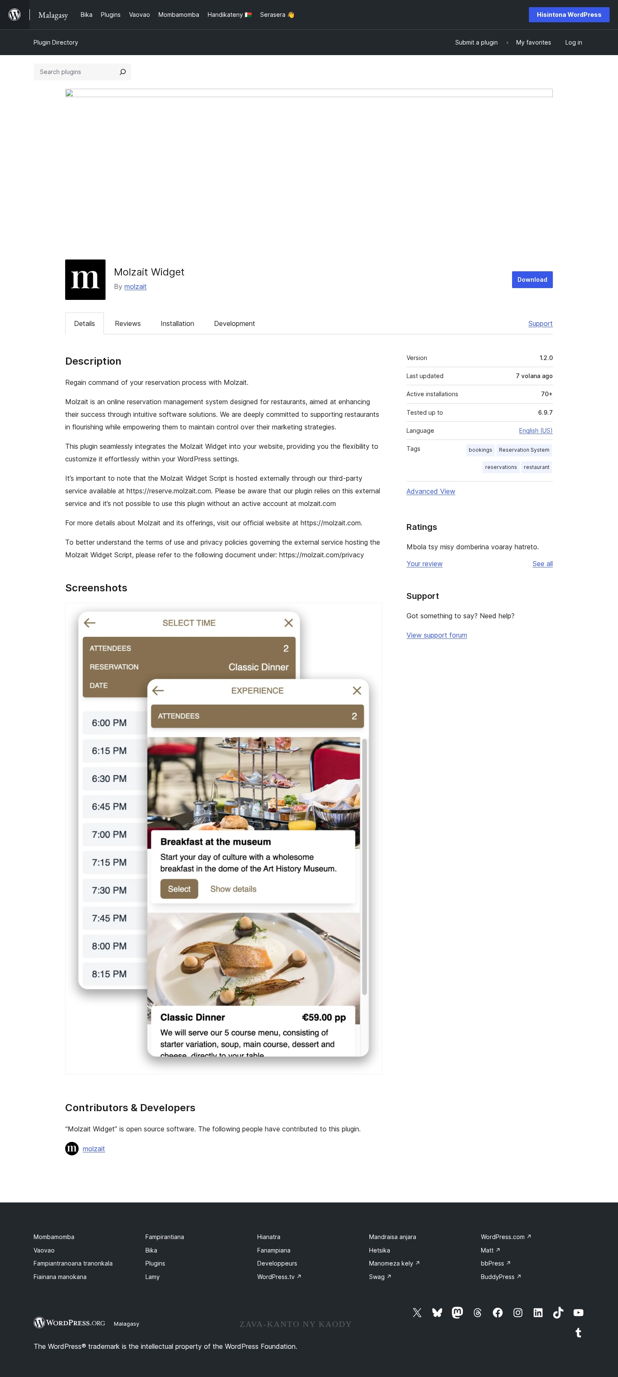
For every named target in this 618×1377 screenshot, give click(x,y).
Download (532, 279)
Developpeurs (277, 1263)
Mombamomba (54, 1236)
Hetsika (379, 1250)
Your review (425, 563)
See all (543, 563)
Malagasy (126, 1323)
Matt (491, 1250)
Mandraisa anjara (392, 1236)
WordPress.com (506, 1236)
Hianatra (268, 1236)
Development (234, 323)
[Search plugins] (122, 72)
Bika (151, 1250)
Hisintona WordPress (569, 14)
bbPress (496, 1263)
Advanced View (431, 491)
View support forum (437, 635)
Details (84, 323)
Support (540, 323)
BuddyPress (501, 1276)
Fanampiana (274, 1250)
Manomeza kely (394, 1263)
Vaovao (44, 1250)
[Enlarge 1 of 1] (371, 614)
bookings (480, 450)
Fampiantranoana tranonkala (73, 1263)
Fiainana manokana (60, 1276)
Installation (177, 323)
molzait (135, 286)
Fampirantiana (164, 1236)
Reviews (128, 323)
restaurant (536, 467)
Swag (380, 1276)
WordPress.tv (279, 1276)
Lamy (152, 1276)
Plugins (155, 1263)
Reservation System (524, 450)
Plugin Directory (56, 42)
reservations (501, 467)
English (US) (536, 430)
